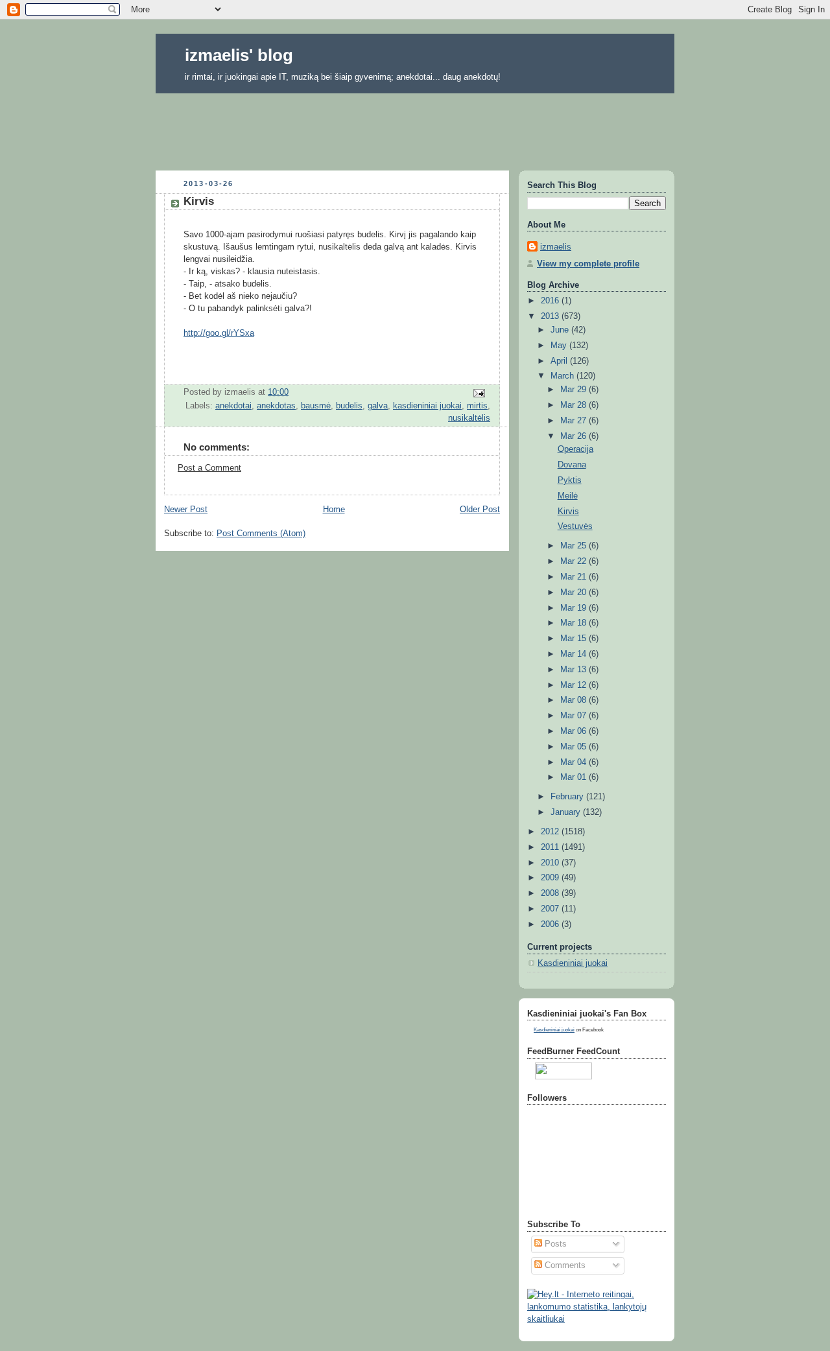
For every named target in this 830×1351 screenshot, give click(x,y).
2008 (551, 893)
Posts (554, 1244)
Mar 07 (574, 715)
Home (334, 509)
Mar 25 (574, 545)
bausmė (316, 405)
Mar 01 (574, 777)
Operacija (575, 449)
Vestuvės (575, 526)
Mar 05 (574, 746)
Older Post (480, 509)
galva (378, 405)
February (568, 796)
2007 (551, 908)
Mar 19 (574, 608)
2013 (551, 316)
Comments (564, 1265)
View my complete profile (588, 263)
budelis (349, 405)
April (560, 361)
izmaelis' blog (239, 55)
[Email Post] (478, 392)
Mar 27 (574, 420)
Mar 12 (574, 685)
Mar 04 (574, 762)
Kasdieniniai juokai (573, 963)
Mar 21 (574, 577)
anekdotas (276, 405)
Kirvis (568, 511)
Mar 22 (574, 561)
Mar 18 (574, 623)
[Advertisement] (415, 127)
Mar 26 (574, 436)
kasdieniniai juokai (427, 405)
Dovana (572, 464)
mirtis (477, 405)
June (561, 330)
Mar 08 (574, 700)
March (563, 376)
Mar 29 (574, 389)
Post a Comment (209, 468)
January (567, 812)
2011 (551, 847)
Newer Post (186, 509)
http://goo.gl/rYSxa (219, 333)
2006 (551, 924)
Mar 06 (574, 731)
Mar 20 (574, 592)
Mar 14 (574, 654)
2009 (551, 877)
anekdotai (233, 405)
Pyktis (570, 480)
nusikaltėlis (469, 418)
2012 (551, 831)
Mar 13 (574, 669)
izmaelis (555, 247)
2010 (551, 862)
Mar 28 (574, 405)
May (560, 345)
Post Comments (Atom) (261, 533)
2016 (551, 300)
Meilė (568, 495)
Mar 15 (574, 638)
